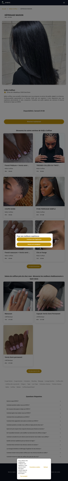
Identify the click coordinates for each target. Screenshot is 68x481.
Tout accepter (23, 476)
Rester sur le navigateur (34, 244)
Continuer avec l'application (34, 239)
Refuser (46, 467)
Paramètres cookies (35, 467)
